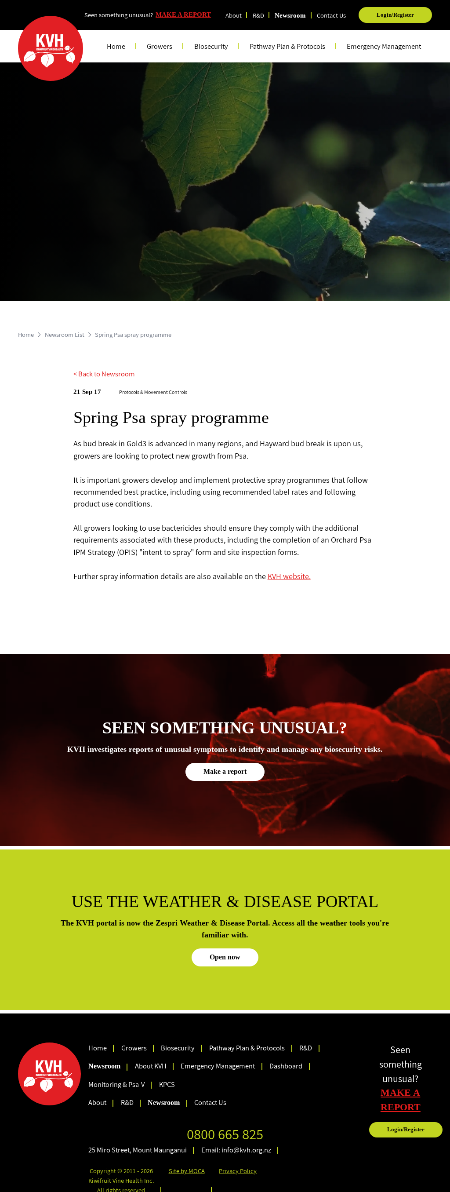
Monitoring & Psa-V (116, 1084)
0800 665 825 (225, 1133)
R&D (258, 15)
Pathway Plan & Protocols (247, 1048)
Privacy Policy (238, 1170)
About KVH (151, 1066)
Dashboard (285, 1066)
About (233, 15)
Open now (225, 957)
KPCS (167, 1084)
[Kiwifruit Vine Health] (49, 1074)
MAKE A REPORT (183, 14)
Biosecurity (178, 1048)
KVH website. (289, 576)
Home (116, 46)
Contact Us (331, 15)
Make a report (225, 771)
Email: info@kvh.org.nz (236, 1150)
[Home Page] (50, 48)
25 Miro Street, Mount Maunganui (137, 1150)
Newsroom (290, 15)
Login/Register (395, 15)
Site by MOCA (187, 1170)
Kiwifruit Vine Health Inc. (121, 1180)
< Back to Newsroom (104, 374)
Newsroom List (64, 334)
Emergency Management (384, 46)
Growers (134, 1048)
